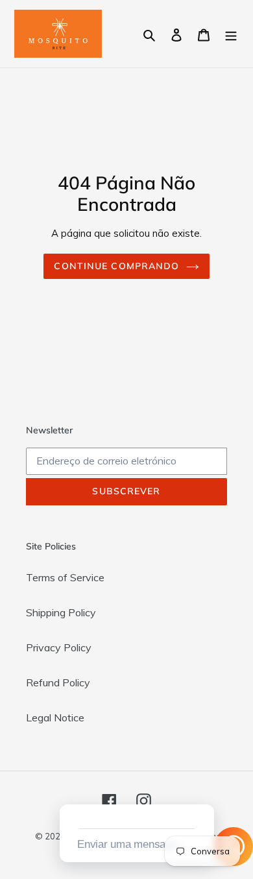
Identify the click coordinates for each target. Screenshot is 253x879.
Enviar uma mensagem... (135, 844)
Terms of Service (65, 577)
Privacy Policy (58, 647)
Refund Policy (58, 682)
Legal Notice (55, 717)
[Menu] (231, 33)
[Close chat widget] (203, 789)
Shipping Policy (61, 612)
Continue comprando (116, 266)
